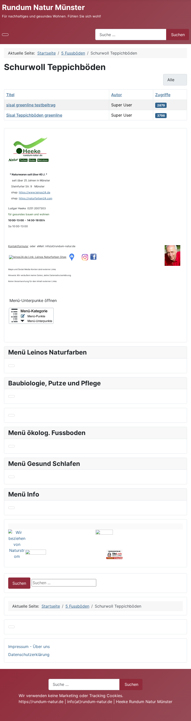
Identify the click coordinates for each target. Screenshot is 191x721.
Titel (10, 94)
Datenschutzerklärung (28, 654)
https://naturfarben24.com (35, 198)
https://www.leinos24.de (34, 192)
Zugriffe (162, 94)
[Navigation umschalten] (5, 34)
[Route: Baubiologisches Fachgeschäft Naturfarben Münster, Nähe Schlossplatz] (73, 257)
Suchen (178, 34)
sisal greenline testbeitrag (30, 104)
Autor (116, 94)
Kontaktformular (18, 246)
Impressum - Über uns (29, 646)
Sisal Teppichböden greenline (34, 115)
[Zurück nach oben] (185, 715)
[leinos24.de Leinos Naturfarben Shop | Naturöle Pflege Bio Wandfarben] (37, 257)
